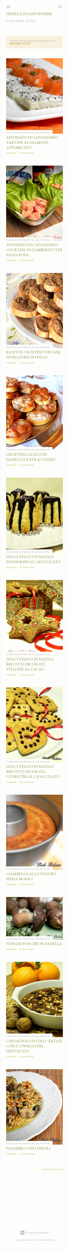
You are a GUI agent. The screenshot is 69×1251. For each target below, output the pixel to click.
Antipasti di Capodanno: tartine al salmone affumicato (32, 142)
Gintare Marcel (46, 1239)
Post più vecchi (52, 1169)
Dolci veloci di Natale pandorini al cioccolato (33, 559)
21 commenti (26, 1056)
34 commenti (26, 567)
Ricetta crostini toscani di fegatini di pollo (33, 355)
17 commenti (26, 152)
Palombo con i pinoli (28, 1148)
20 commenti (27, 1153)
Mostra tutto (20, 43)
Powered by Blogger (37, 1232)
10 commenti (26, 362)
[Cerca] (60, 6)
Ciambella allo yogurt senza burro (31, 876)
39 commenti (26, 782)
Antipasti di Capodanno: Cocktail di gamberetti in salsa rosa (34, 249)
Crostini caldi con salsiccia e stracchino (30, 457)
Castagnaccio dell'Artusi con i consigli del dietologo (34, 1045)
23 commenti (26, 674)
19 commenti (26, 464)
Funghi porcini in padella (34, 943)
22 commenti (26, 260)
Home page (15, 21)
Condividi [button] (11, 152)
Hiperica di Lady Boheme (29, 14)
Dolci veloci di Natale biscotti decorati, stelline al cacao (30, 664)
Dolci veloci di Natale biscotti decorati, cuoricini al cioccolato (32, 771)
